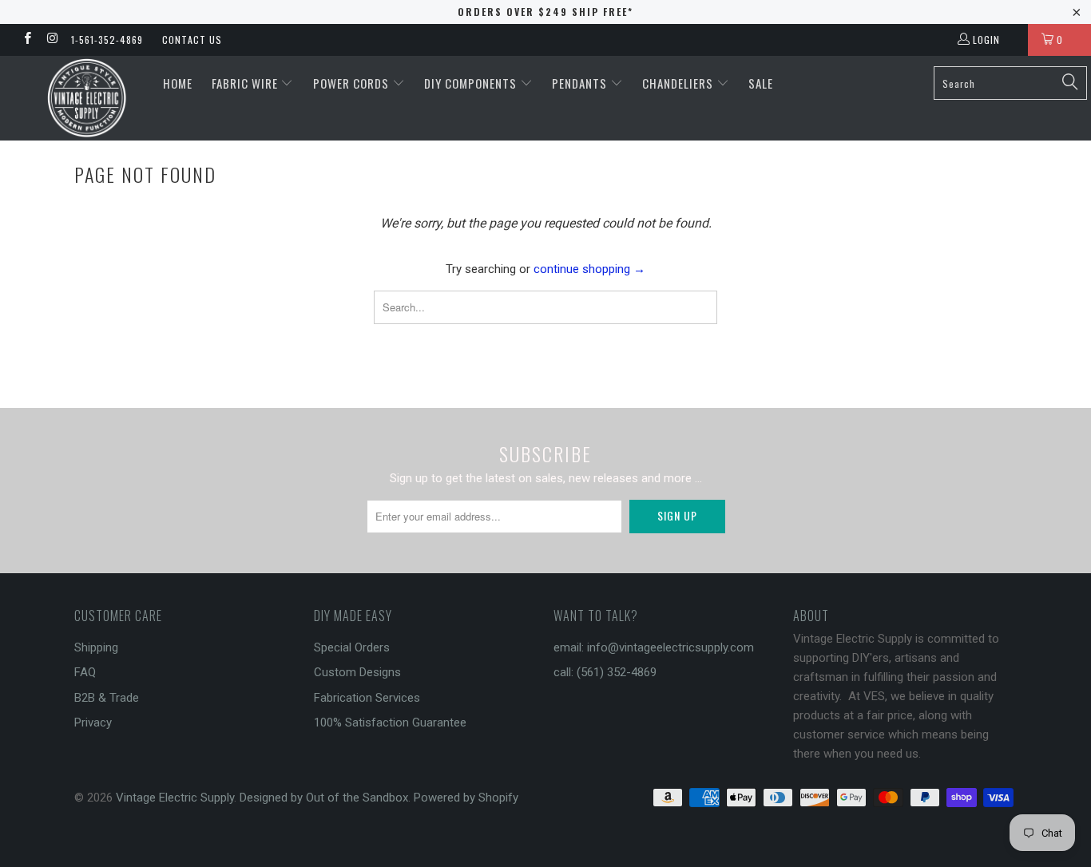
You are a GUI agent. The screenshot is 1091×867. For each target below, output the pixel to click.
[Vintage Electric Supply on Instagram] (51, 40)
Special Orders (352, 647)
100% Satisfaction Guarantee (390, 722)
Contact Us (192, 39)
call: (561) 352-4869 (605, 672)
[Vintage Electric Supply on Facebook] (27, 40)
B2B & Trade (106, 698)
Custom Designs (357, 672)
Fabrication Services (367, 698)
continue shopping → (589, 269)
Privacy (93, 722)
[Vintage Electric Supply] (87, 98)
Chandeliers (679, 83)
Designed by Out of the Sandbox (324, 797)
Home (177, 83)
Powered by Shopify (466, 797)
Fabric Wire (246, 83)
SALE (760, 83)
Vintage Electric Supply (175, 797)
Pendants (581, 83)
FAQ (85, 672)
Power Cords (352, 83)
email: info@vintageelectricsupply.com (653, 647)
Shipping (96, 647)
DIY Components (472, 83)
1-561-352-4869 (107, 39)
